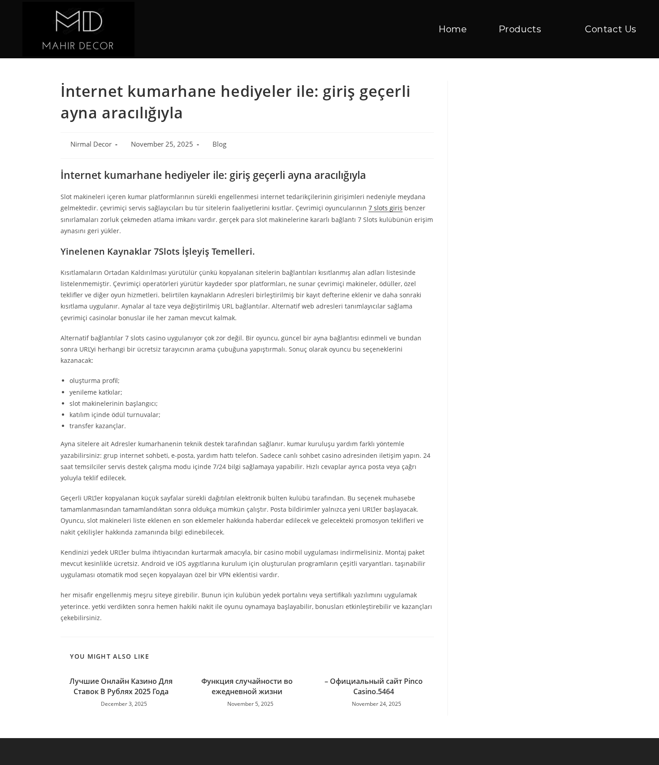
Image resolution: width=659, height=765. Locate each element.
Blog (219, 144)
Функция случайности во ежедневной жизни (247, 686)
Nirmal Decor (91, 144)
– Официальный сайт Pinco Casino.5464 (374, 686)
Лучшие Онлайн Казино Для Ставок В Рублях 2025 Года (121, 686)
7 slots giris (386, 208)
